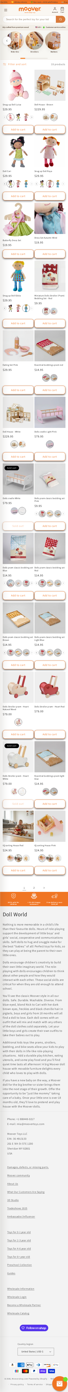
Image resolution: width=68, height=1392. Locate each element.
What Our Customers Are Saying (25, 1192)
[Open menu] (6, 10)
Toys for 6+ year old (18, 1256)
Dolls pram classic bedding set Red (49, 569)
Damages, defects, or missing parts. (28, 1167)
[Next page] (44, 888)
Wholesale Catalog (18, 1313)
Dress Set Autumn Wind (45, 237)
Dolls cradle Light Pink (45, 431)
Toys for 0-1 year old (19, 1232)
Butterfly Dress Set (12, 240)
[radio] (10, 117)
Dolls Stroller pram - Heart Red (49, 706)
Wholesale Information (20, 1288)
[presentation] (31, 117)
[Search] (60, 19)
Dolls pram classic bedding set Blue (18, 569)
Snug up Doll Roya (43, 171)
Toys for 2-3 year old (19, 1240)
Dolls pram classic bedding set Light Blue (49, 638)
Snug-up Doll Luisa (12, 104)
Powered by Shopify (38, 1378)
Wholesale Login (17, 1296)
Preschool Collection (19, 1264)
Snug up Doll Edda (12, 295)
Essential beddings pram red (48, 365)
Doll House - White (12, 431)
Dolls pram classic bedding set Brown (18, 638)
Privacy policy (17, 1384)
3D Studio (13, 1200)
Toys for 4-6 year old (19, 1248)
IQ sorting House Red (13, 845)
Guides (11, 1273)
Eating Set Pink (10, 365)
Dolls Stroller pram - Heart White (16, 777)
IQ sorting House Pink (45, 845)
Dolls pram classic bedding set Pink (49, 500)
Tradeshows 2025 (17, 1208)
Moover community (18, 1175)
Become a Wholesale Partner (24, 1305)
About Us (12, 1183)
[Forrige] (7, 40)
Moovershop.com (20, 1378)
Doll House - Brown (43, 104)
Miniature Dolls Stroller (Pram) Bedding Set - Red (49, 297)
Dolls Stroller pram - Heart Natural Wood (16, 708)
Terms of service (34, 1384)
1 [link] (24, 887)
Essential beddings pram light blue (49, 777)
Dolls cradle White (11, 498)
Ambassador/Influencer (21, 1216)
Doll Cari (7, 171)
